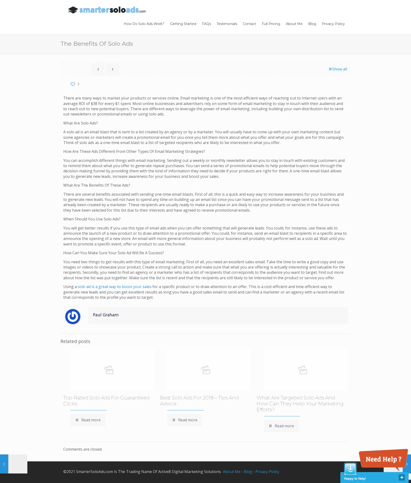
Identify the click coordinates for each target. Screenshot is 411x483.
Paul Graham (106, 315)
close (402, 477)
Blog (248, 471)
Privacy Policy (267, 471)
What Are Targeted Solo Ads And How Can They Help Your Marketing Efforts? (300, 404)
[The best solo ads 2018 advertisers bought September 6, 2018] (13, 463)
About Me (231, 471)
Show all (339, 69)
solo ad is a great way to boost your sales (115, 286)
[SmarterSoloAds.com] (107, 9)
